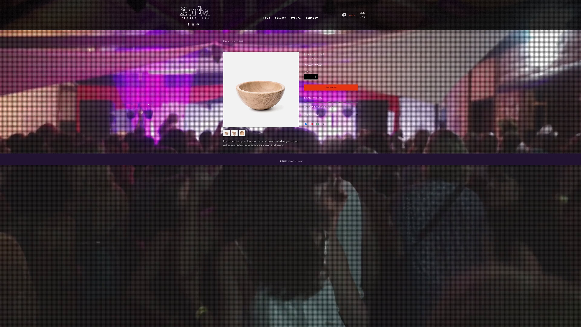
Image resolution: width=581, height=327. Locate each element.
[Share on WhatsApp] (317, 124)
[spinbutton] (311, 76)
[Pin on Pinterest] (312, 124)
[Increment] (316, 76)
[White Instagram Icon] (193, 24)
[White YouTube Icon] (197, 24)
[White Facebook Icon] (188, 24)
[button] (362, 15)
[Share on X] (323, 124)
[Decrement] (306, 76)
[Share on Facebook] (306, 124)
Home (226, 41)
